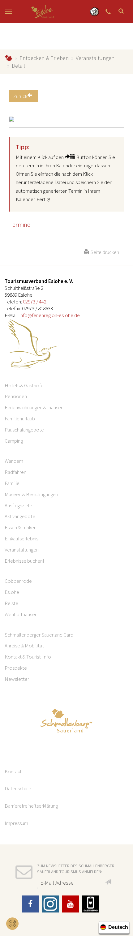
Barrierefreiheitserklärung (31, 805)
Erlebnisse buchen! (24, 560)
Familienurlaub (20, 418)
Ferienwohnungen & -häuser (33, 407)
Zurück (20, 96)
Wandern (14, 460)
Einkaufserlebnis (21, 538)
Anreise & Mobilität (24, 645)
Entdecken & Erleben (44, 58)
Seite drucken (104, 252)
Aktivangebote (20, 516)
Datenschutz (18, 788)
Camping (14, 440)
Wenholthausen (21, 614)
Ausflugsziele (18, 505)
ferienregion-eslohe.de (8, 58)
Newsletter (17, 679)
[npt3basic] (42, 12)
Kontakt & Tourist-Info (28, 656)
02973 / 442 (34, 301)
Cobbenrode (18, 580)
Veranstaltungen (95, 58)
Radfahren (15, 472)
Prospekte (16, 667)
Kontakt (13, 771)
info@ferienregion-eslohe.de (49, 315)
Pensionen (16, 396)
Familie (12, 483)
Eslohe (12, 592)
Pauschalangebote (24, 429)
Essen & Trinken (20, 527)
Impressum (16, 823)
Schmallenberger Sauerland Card (39, 634)
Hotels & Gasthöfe (24, 385)
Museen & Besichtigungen (31, 494)
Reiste (11, 603)
